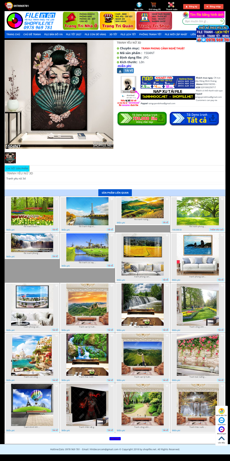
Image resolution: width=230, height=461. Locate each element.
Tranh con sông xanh (32, 377)
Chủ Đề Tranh (32, 34)
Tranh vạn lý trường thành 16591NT (142, 377)
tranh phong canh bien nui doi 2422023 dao (197, 276)
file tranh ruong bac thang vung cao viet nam (142, 219)
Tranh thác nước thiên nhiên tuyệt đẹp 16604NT (87, 377)
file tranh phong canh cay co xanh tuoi (197, 226)
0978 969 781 (221, 415)
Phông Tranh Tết (150, 34)
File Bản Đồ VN (53, 34)
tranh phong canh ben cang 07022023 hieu (32, 327)
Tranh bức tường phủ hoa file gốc (197, 377)
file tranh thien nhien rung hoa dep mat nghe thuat (32, 226)
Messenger (221, 433)
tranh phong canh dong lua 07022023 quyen (142, 276)
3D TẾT (113, 34)
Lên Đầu (221, 442)
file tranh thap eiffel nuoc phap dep (87, 226)
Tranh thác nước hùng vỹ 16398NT (197, 427)
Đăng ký (193, 6)
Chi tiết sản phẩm (17, 168)
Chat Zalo (222, 424)
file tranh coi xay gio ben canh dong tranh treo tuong (87, 262)
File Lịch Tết (128, 34)
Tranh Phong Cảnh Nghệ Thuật (163, 48)
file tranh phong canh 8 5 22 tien (32, 253)
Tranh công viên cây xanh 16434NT (142, 427)
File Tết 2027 (73, 34)
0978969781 (21, 6)
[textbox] (203, 21)
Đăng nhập (215, 6)
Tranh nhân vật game (87, 427)
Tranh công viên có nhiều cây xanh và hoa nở (197, 327)
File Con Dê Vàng (95, 34)
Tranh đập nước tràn (142, 327)
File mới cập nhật (176, 34)
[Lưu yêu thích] (56, 199)
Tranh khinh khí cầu (32, 427)
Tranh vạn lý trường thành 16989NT (87, 327)
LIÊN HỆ (195, 34)
